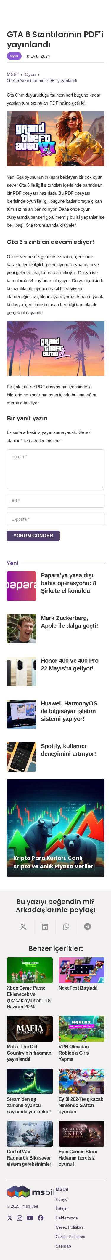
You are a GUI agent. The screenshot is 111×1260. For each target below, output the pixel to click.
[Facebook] (41, 1218)
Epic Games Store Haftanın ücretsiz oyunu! (78, 1158)
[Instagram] (19, 1218)
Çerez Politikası (70, 1227)
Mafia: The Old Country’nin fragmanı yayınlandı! (30, 1053)
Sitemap (63, 1246)
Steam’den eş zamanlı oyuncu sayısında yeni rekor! (29, 1105)
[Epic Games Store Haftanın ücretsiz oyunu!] (81, 1134)
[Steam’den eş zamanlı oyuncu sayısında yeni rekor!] (30, 1081)
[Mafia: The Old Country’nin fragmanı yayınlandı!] (30, 1029)
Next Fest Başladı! (78, 988)
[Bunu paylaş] (23, 926)
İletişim (62, 1208)
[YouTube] (30, 1218)
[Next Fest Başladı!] (81, 970)
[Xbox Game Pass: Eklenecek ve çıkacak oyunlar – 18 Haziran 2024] (30, 970)
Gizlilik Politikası (70, 1236)
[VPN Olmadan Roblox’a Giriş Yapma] (81, 1029)
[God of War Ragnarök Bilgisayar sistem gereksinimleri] (30, 1134)
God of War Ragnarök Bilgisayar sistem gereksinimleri (29, 1158)
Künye (61, 1199)
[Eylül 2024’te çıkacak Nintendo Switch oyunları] (81, 1081)
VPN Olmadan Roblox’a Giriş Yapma (74, 1053)
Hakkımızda (67, 1218)
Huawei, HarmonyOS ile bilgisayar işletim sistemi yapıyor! (69, 711)
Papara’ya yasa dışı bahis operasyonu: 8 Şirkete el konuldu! (68, 583)
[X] (10, 1218)
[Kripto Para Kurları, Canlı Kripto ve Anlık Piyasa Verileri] (55, 828)
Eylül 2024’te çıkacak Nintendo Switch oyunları (81, 1105)
